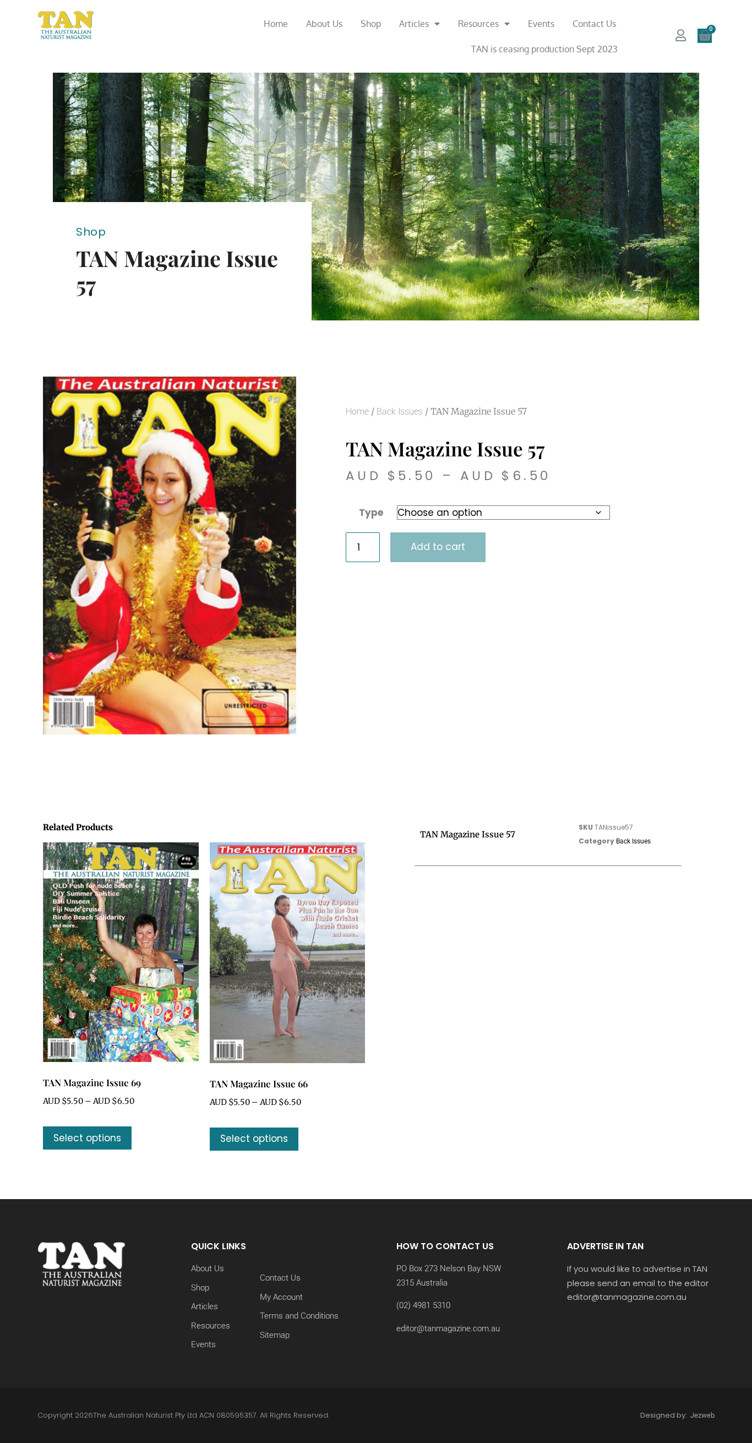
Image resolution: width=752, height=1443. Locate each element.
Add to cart (438, 546)
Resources (478, 23)
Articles (414, 23)
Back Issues (400, 411)
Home (276, 23)
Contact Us (594, 23)
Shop (371, 23)
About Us (324, 23)
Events (541, 23)
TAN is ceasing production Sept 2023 (544, 49)
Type (371, 512)
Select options (87, 1138)
